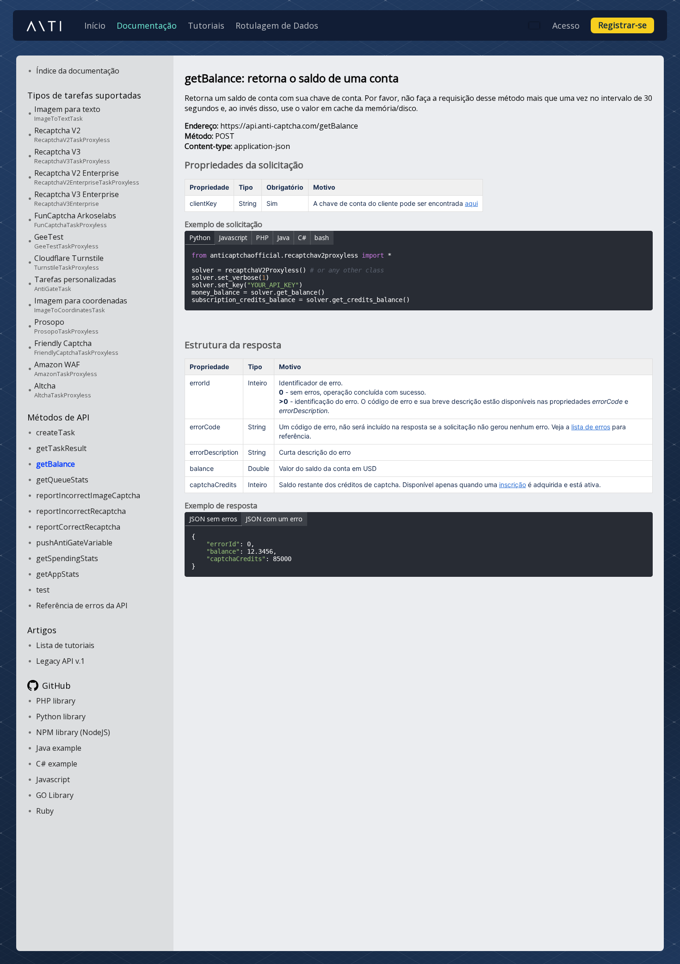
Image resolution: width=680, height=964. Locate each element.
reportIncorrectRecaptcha (81, 511)
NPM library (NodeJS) (73, 732)
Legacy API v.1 (60, 661)
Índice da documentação (77, 71)
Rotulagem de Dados (276, 25)
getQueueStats (62, 480)
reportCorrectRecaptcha (78, 527)
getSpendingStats (67, 558)
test (42, 590)
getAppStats (57, 574)
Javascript (53, 779)
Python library (61, 716)
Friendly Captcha (76, 347)
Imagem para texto (67, 113)
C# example (56, 764)
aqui (471, 203)
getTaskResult (61, 448)
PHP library (55, 701)
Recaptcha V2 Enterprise (86, 177)
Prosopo (66, 326)
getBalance (55, 464)
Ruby (45, 811)
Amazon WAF (65, 368)
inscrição (512, 484)
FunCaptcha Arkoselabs (75, 219)
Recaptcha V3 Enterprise (76, 198)
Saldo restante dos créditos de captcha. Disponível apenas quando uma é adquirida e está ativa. (440, 484)
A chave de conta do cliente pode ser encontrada (395, 203)
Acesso (566, 25)
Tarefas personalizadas (75, 283)
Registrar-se (622, 25)
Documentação (147, 25)
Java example (58, 748)
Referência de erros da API (82, 605)
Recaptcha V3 (72, 156)
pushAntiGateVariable (74, 543)
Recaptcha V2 (72, 134)
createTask (55, 432)
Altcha (62, 390)
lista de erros (590, 427)
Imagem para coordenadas (80, 305)
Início (94, 25)
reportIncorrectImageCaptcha (88, 495)
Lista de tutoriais (65, 645)
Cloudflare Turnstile (69, 262)
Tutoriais (206, 25)
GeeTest (66, 241)
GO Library (55, 795)
